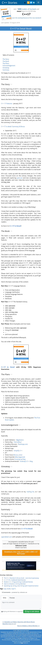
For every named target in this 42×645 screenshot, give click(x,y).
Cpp (5, 589)
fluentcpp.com (23, 444)
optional (19, 178)
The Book (6, 61)
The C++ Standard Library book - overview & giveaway (21, 578)
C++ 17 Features (6, 103)
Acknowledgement (9, 66)
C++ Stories (9, 3)
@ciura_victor (17, 455)
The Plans (6, 63)
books (9, 589)
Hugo (21, 643)
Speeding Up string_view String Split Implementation (21, 586)
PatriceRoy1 (18, 442)
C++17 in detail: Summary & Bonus (13, 126)
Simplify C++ (18, 451)
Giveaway (6, 68)
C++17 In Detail (8, 367)
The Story (6, 59)
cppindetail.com (6, 537)
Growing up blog (19, 459)
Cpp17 (13, 589)
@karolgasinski (20, 457)
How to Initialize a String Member (15, 584)
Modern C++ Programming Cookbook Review (18, 582)
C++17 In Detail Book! (21, 28)
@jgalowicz (20, 440)
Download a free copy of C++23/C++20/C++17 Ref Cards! (21, 553)
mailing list (30, 492)
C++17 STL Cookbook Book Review (15, 580)
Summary (6, 70)
